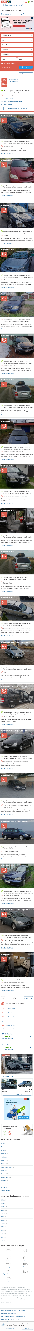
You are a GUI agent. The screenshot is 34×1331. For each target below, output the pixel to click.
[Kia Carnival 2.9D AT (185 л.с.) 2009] (17, 831)
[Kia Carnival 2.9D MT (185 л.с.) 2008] (17, 741)
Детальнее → (10, 1328)
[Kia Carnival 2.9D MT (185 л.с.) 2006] (17, 696)
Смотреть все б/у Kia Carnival (17, 108)
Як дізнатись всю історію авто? (13, 5)
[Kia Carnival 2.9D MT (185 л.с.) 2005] (17, 652)
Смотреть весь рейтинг (10, 1029)
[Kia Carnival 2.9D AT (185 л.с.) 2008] (17, 920)
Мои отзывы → (6, 14)
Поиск (27, 67)
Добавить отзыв (26, 14)
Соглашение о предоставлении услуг (13, 1316)
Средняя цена (8, 98)
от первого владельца (10, 63)
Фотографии (8, 104)
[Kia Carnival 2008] (17, 390)
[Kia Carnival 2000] (17, 431)
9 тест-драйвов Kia (7, 1076)
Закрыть (27, 1328)
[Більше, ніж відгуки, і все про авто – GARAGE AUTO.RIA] (17, 23)
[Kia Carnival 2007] (17, 215)
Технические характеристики (13, 101)
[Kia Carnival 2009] (17, 260)
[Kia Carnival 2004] (17, 126)
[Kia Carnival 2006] (17, 345)
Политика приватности (8, 1313)
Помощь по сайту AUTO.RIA (10, 1319)
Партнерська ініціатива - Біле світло (13, 1310)
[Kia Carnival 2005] (17, 304)
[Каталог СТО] (17, 1109)
